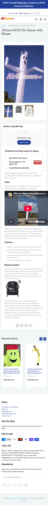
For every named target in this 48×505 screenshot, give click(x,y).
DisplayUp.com (7, 411)
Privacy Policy (6, 416)
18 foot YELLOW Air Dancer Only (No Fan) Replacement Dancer (11, 371)
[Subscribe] (43, 477)
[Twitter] (4, 485)
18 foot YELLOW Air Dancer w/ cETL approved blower (34, 371)
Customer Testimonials (10, 407)
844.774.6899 (14, 13)
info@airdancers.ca (27, 13)
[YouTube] (20, 485)
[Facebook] (9, 485)
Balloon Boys (24, 498)
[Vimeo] (26, 485)
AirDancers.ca (13, 498)
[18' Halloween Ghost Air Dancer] (24, 74)
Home (4, 25)
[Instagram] (15, 485)
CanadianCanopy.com (9, 414)
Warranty (5, 409)
